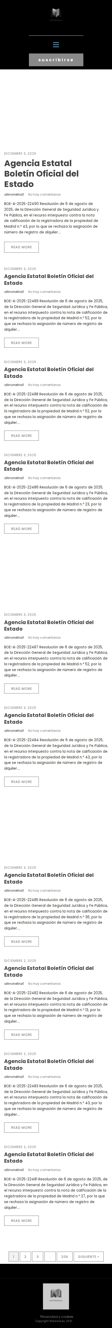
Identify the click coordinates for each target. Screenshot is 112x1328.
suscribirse (56, 60)
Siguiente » (88, 1256)
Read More (21, 247)
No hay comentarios (44, 194)
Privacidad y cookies (56, 1316)
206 (64, 1256)
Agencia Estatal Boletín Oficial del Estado (41, 173)
